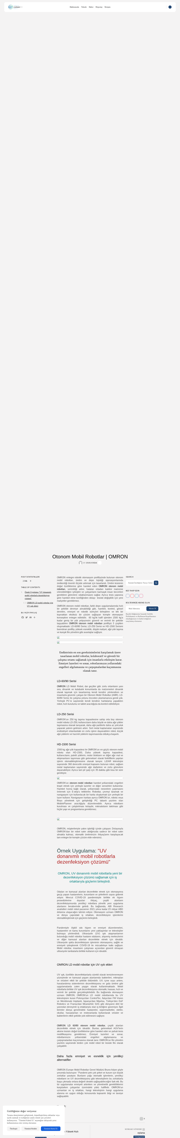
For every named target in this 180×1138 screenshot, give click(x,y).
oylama (141, 1133)
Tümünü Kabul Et (51, 1129)
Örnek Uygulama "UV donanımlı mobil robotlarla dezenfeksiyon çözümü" (38, 595)
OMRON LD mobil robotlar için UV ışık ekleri (40, 604)
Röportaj (99, 7)
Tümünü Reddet (30, 1129)
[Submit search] (156, 583)
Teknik (84, 7)
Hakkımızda (74, 7)
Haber (91, 7)
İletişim (107, 7)
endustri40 (91, 563)
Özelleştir (13, 1129)
